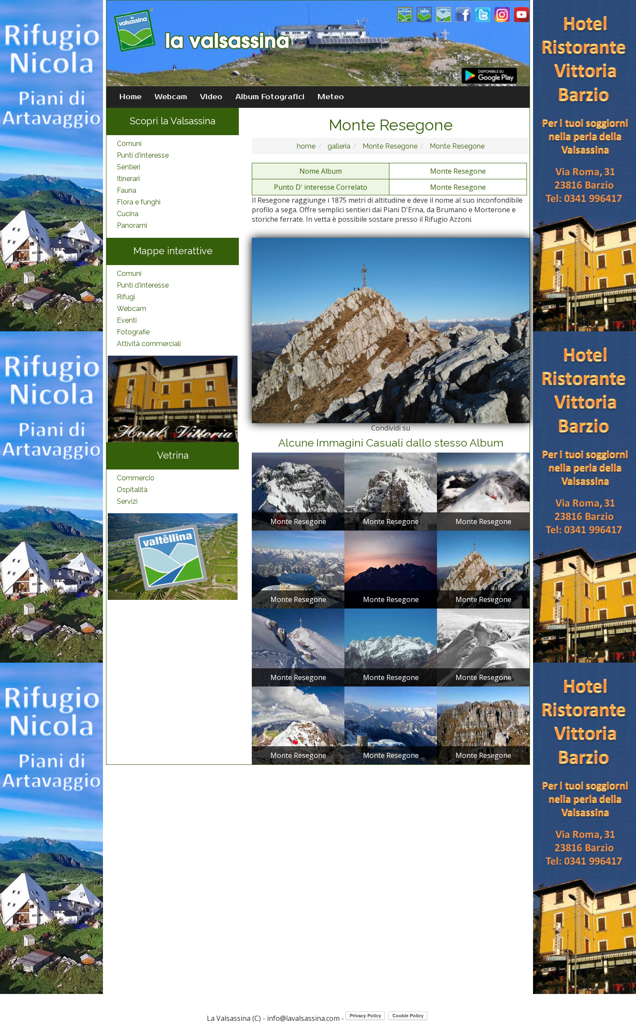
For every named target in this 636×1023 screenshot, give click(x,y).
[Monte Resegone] (298, 491)
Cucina (127, 214)
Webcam (170, 97)
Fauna (126, 190)
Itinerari (128, 179)
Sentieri (128, 167)
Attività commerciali (149, 344)
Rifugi (126, 297)
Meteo (331, 97)
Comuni (129, 143)
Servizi (127, 501)
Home (130, 97)
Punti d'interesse (143, 155)
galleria (338, 146)
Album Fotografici (270, 97)
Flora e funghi (139, 202)
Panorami (132, 225)
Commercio (135, 478)
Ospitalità (132, 490)
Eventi (127, 320)
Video (211, 97)
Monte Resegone (389, 146)
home (306, 146)
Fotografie (133, 332)
